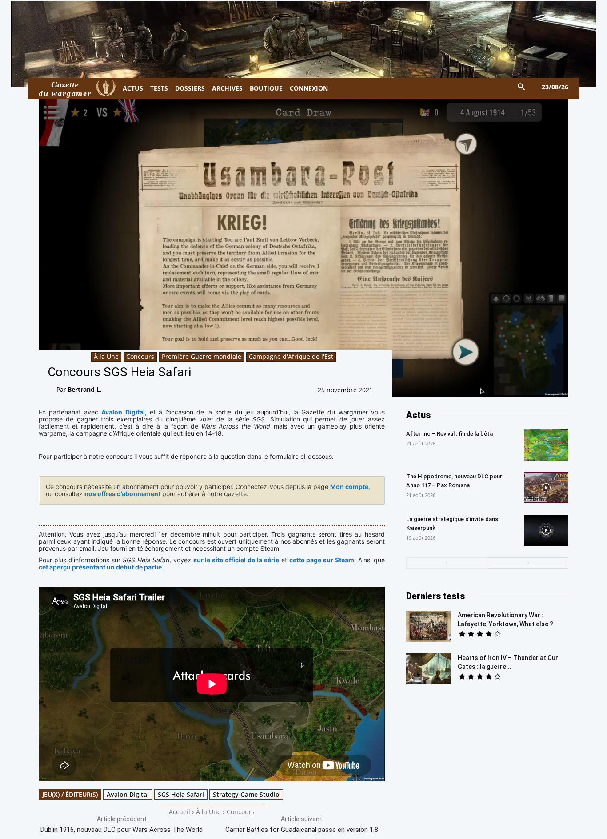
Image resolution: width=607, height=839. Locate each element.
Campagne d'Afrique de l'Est (291, 356)
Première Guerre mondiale (201, 356)
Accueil (179, 811)
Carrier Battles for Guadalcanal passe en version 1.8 (301, 830)
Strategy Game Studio (246, 794)
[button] (521, 87)
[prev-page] (446, 563)
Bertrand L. (85, 389)
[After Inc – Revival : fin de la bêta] (546, 445)
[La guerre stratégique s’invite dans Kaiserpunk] (546, 530)
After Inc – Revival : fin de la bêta (449, 433)
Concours (140, 356)
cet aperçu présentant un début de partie (100, 567)
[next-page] (527, 563)
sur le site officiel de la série (236, 560)
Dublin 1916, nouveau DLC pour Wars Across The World (121, 830)
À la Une (106, 356)
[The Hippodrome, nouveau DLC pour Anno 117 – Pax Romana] (546, 487)
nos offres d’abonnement (122, 493)
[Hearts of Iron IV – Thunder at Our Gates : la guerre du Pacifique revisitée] (428, 668)
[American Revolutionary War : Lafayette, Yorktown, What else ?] (428, 626)
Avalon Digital (122, 412)
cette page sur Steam (321, 560)
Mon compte (349, 486)
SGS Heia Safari (181, 794)
